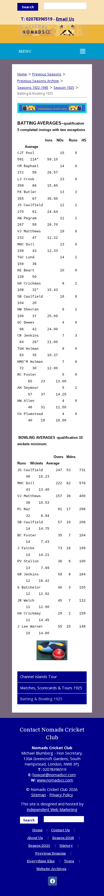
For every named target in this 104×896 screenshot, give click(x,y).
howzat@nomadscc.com (54, 774)
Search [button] (28, 7)
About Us (35, 838)
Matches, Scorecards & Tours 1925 (51, 687)
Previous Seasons (46, 74)
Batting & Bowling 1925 (41, 698)
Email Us (65, 19)
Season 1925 (64, 87)
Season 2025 (39, 846)
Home (22, 74)
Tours (69, 861)
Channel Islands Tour (38, 676)
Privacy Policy (61, 794)
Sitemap (38, 794)
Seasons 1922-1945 (32, 87)
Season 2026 (63, 838)
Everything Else (41, 861)
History (66, 846)
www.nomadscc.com (55, 780)
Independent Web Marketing (52, 809)
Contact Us (60, 830)
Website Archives (51, 869)
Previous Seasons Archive (38, 80)
